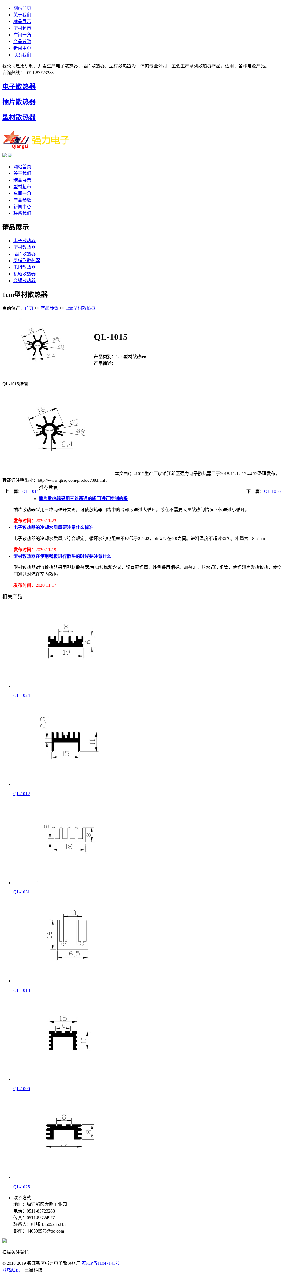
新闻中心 (22, 48)
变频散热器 (24, 280)
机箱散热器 (24, 274)
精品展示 (22, 21)
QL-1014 (30, 491)
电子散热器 (19, 86)
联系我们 (22, 54)
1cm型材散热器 (80, 308)
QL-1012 (21, 793)
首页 (28, 308)
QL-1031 (21, 892)
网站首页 (22, 8)
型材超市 (22, 28)
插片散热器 (19, 102)
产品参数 (22, 41)
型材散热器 (19, 117)
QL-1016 (272, 491)
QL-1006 (21, 1088)
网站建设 (11, 1270)
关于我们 (22, 14)
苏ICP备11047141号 (101, 1263)
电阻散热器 (24, 267)
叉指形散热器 (26, 260)
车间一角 (22, 34)
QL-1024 (21, 695)
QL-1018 (21, 990)
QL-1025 (21, 1186)
